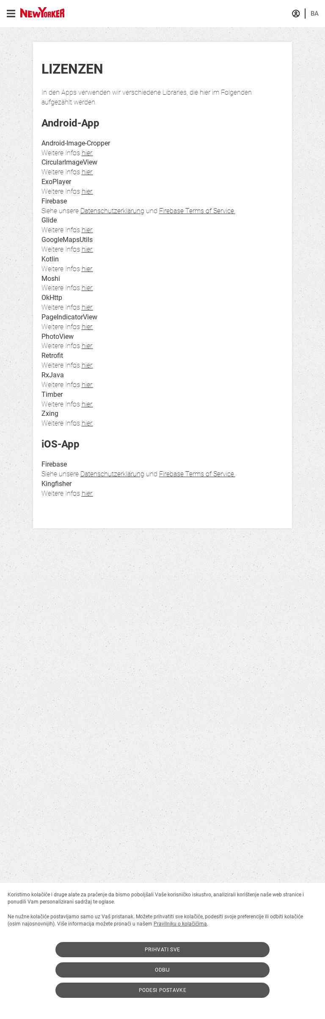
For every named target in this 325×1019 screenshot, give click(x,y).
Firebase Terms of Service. (197, 211)
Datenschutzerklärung (112, 211)
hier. (87, 153)
